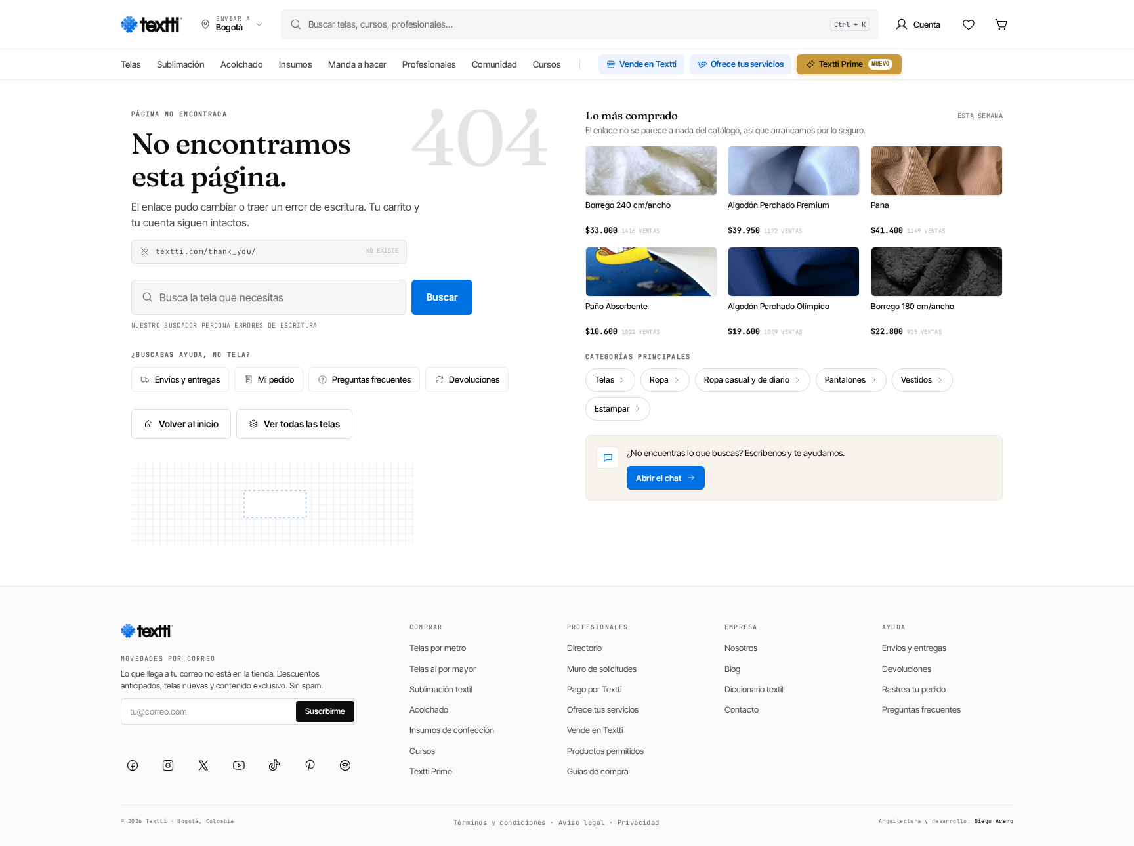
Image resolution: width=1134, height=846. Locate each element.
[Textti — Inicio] (151, 24)
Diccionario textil (753, 689)
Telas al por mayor (443, 669)
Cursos (547, 64)
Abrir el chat (658, 478)
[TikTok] (274, 765)
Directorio (584, 648)
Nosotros (740, 648)
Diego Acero (994, 821)
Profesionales (429, 64)
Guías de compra (598, 771)
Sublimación (181, 64)
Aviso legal (581, 822)
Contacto (741, 709)
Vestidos (916, 380)
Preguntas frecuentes (371, 379)
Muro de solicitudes (602, 669)
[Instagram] (168, 765)
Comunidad (494, 64)
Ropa (659, 380)
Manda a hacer (357, 64)
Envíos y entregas (187, 379)
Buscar (442, 297)
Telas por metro (438, 648)
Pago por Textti (594, 689)
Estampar (612, 408)
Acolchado (241, 64)
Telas (131, 64)
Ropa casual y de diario (746, 380)
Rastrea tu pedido (914, 689)
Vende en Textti (648, 64)
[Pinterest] (310, 765)
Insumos (295, 64)
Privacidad (639, 822)
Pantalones (845, 380)
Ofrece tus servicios (747, 64)
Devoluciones (474, 379)
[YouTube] (239, 765)
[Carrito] (1001, 24)
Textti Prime (854, 64)
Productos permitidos (605, 751)
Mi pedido (276, 379)
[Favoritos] (968, 24)
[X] (203, 765)
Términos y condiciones (499, 822)
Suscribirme (325, 711)
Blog (732, 669)
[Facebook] (132, 765)
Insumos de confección (452, 730)
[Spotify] (345, 765)
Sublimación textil (441, 689)
